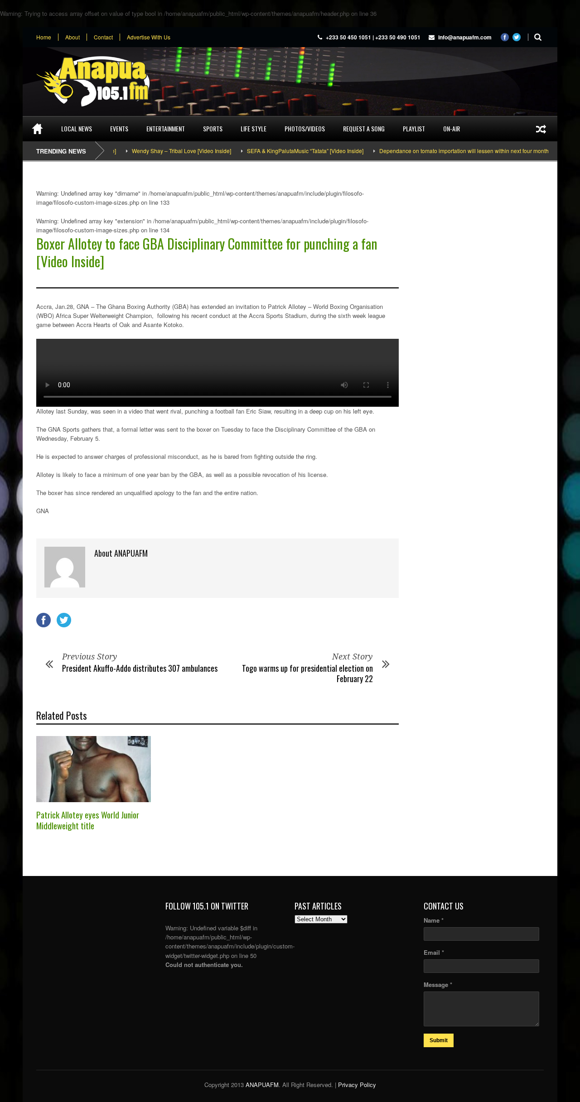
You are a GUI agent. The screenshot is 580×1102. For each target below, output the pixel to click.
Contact (103, 37)
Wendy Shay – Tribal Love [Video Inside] (164, 150)
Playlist (414, 128)
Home (43, 37)
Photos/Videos (305, 128)
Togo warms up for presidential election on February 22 (307, 673)
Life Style (253, 128)
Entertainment (165, 128)
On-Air (451, 128)
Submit (439, 1040)
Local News (76, 128)
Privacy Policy (357, 1084)
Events (119, 128)
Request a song (364, 128)
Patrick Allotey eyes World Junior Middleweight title (87, 820)
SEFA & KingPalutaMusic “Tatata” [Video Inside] (288, 150)
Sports (212, 128)
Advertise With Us (148, 37)
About (72, 37)
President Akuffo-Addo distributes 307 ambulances (140, 668)
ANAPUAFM (262, 1084)
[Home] (37, 128)
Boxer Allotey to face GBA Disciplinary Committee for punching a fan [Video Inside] (206, 252)
